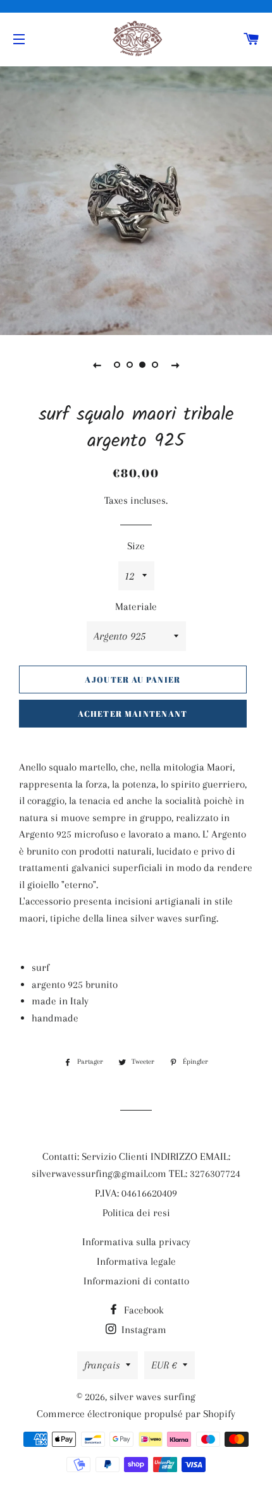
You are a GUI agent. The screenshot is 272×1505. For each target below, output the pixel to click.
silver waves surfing (152, 1397)
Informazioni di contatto (136, 1281)
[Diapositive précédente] (97, 365)
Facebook (142, 1310)
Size (136, 546)
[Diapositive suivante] (175, 365)
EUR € (163, 1365)
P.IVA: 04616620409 (136, 1193)
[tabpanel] (136, 199)
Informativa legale (136, 1261)
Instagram (142, 1330)
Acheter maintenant (132, 713)
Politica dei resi (136, 1213)
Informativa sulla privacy (136, 1242)
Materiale (136, 606)
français (102, 1365)
